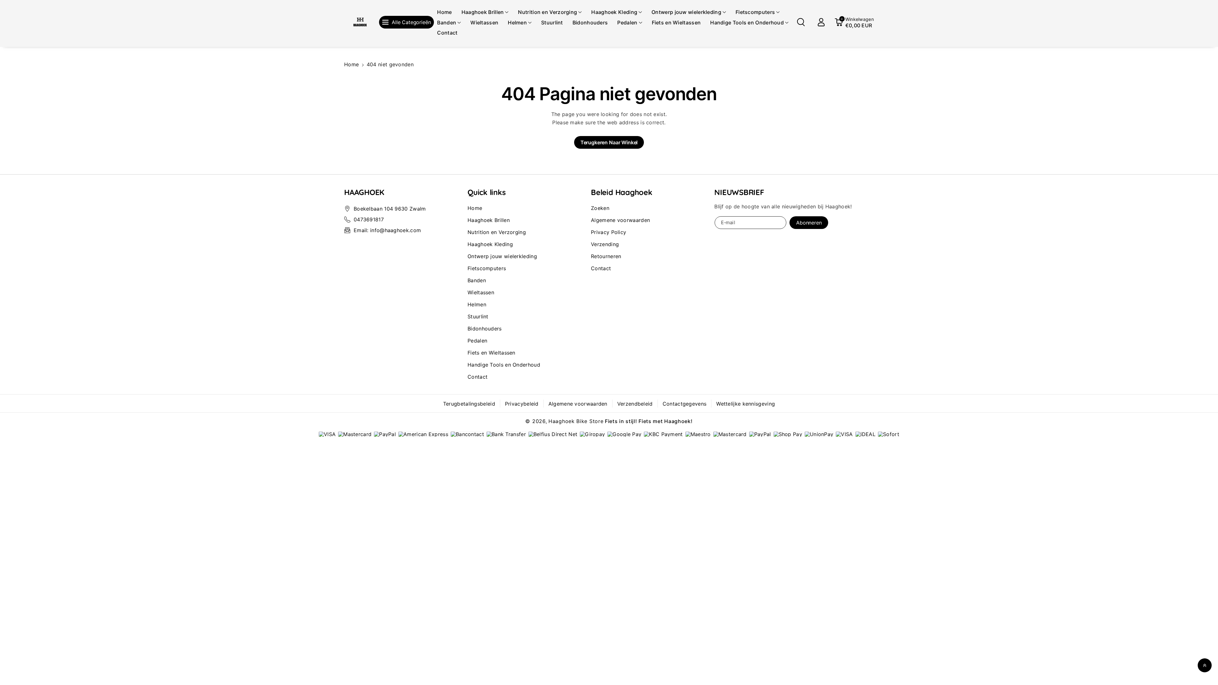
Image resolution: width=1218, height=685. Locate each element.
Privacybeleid (522, 404)
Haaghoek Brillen (489, 220)
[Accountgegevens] (821, 22)
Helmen (477, 304)
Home (351, 64)
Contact (478, 377)
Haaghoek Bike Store (575, 421)
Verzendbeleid (635, 404)
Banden (477, 280)
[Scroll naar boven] (1205, 665)
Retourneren (606, 256)
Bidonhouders (485, 328)
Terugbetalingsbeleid (469, 404)
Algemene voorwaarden (620, 220)
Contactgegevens (685, 404)
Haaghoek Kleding (490, 244)
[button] (485, 12)
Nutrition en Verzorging (497, 232)
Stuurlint (478, 316)
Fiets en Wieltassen (491, 352)
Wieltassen (481, 292)
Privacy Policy (608, 232)
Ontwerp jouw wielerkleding (502, 256)
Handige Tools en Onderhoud (504, 365)
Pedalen (477, 340)
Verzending (605, 244)
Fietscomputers (487, 268)
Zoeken (600, 208)
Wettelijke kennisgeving (745, 404)
